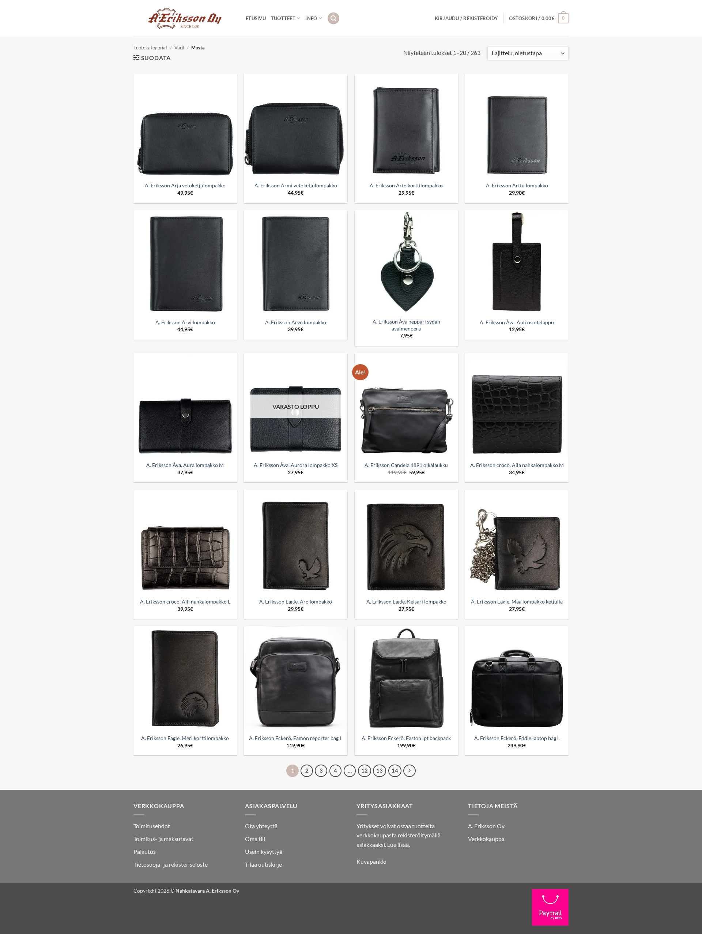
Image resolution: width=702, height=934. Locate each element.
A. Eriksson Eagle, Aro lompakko (295, 601)
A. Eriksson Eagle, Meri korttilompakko (185, 738)
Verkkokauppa (486, 838)
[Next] (409, 771)
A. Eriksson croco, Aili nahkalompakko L (185, 601)
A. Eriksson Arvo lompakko (295, 322)
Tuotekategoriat (150, 48)
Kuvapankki (371, 861)
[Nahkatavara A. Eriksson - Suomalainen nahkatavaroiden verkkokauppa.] (184, 18)
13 (379, 770)
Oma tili (255, 838)
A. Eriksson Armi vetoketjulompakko (295, 185)
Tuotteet (283, 18)
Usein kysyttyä (263, 851)
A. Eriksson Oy (486, 825)
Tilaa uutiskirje (263, 864)
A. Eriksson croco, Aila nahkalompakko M (517, 465)
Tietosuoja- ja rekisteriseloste (170, 864)
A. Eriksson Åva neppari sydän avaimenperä (406, 325)
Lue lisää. (398, 844)
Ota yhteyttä (261, 825)
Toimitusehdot (151, 825)
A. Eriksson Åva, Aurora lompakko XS (295, 465)
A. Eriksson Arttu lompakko (517, 185)
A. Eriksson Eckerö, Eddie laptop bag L (517, 738)
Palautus (144, 851)
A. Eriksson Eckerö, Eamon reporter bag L (295, 738)
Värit (179, 48)
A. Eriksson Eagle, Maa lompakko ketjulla (517, 601)
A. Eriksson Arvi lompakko (185, 322)
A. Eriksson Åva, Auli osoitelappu (517, 322)
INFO (311, 18)
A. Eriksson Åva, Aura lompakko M (185, 465)
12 (364, 770)
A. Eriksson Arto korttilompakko (406, 185)
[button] (333, 18)
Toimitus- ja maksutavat (163, 838)
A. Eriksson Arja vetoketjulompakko (185, 185)
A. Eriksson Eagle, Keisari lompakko (406, 601)
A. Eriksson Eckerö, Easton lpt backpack (406, 738)
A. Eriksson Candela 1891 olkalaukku (406, 465)
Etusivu (256, 18)
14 (395, 770)
